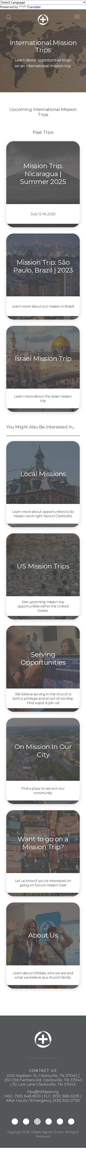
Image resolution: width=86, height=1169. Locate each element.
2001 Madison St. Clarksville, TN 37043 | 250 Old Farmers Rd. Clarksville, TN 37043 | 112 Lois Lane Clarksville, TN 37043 (43, 1080)
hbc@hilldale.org (43, 1092)
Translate (34, 7)
